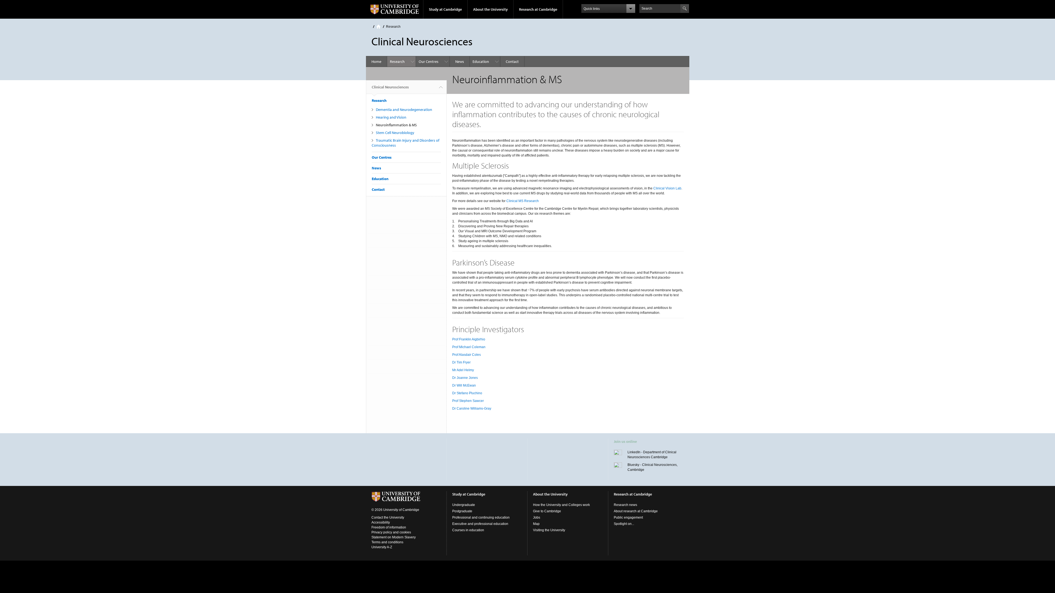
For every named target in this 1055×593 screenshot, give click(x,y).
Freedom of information (388, 527)
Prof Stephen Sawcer (468, 401)
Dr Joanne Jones (465, 378)
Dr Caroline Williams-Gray (471, 408)
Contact (512, 61)
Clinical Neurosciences (390, 87)
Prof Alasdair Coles (466, 355)
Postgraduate (462, 511)
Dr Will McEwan (464, 385)
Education (481, 61)
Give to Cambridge (547, 511)
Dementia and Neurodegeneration (404, 109)
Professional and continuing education (481, 517)
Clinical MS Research (523, 201)
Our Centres (428, 61)
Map (536, 524)
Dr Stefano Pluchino (467, 393)
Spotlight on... (624, 524)
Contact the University (387, 517)
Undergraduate (463, 505)
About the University (490, 9)
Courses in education (468, 530)
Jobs (536, 517)
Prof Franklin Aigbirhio (468, 339)
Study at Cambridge (445, 9)
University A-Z (381, 547)
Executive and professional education (480, 524)
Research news (625, 505)
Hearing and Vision (391, 117)
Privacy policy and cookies (391, 532)
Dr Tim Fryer (461, 362)
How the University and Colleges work (561, 505)
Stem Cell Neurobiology (395, 132)
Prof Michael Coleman (468, 347)
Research (393, 27)
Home (378, 26)
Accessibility (380, 522)
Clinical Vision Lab (667, 188)
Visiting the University (549, 530)
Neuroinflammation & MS (396, 124)
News (459, 61)
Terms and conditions (387, 542)
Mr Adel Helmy (463, 370)
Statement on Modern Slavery (393, 537)
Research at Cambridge (538, 9)
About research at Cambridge (636, 511)
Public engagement (628, 517)
